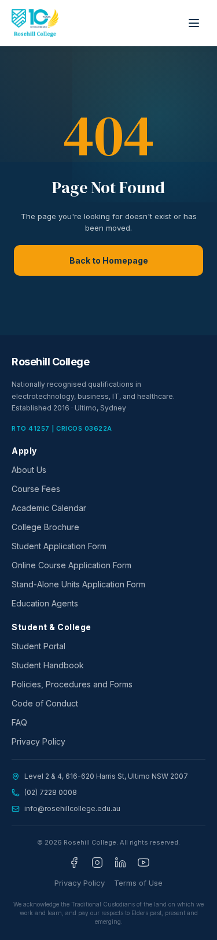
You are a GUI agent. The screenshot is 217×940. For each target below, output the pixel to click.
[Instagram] (97, 862)
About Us (29, 470)
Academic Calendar (49, 508)
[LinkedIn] (120, 862)
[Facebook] (74, 862)
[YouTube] (143, 862)
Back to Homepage (108, 260)
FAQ (19, 722)
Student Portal (38, 646)
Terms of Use (138, 882)
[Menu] (193, 23)
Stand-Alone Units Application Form (78, 584)
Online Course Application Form (71, 565)
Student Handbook (48, 665)
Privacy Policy (38, 741)
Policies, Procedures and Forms (72, 684)
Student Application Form (59, 546)
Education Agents (45, 603)
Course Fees (36, 489)
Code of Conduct (45, 703)
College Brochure (45, 527)
